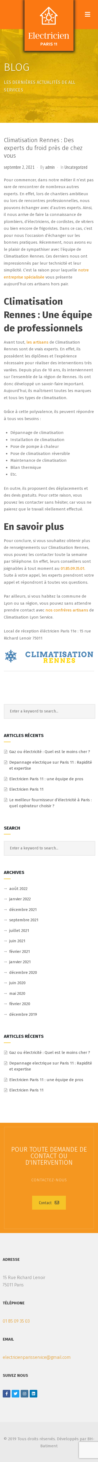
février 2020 (19, 1003)
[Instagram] (24, 1393)
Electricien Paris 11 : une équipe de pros (46, 778)
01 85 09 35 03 (16, 1321)
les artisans (37, 342)
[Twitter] (15, 1393)
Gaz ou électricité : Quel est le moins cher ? (49, 751)
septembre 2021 (23, 919)
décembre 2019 (23, 1014)
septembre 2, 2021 (19, 167)
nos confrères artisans (66, 610)
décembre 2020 (23, 972)
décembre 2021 (23, 909)
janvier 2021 (20, 961)
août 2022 (18, 888)
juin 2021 (17, 940)
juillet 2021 (19, 930)
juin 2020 (17, 982)
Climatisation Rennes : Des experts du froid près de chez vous (43, 147)
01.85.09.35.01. (73, 568)
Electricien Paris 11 (26, 789)
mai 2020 (17, 993)
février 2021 (19, 951)
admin (50, 167)
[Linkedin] (33, 1393)
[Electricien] (49, 25)
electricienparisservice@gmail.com (37, 1357)
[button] (49, 1203)
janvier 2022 (20, 899)
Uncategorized (76, 167)
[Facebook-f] (6, 1393)
